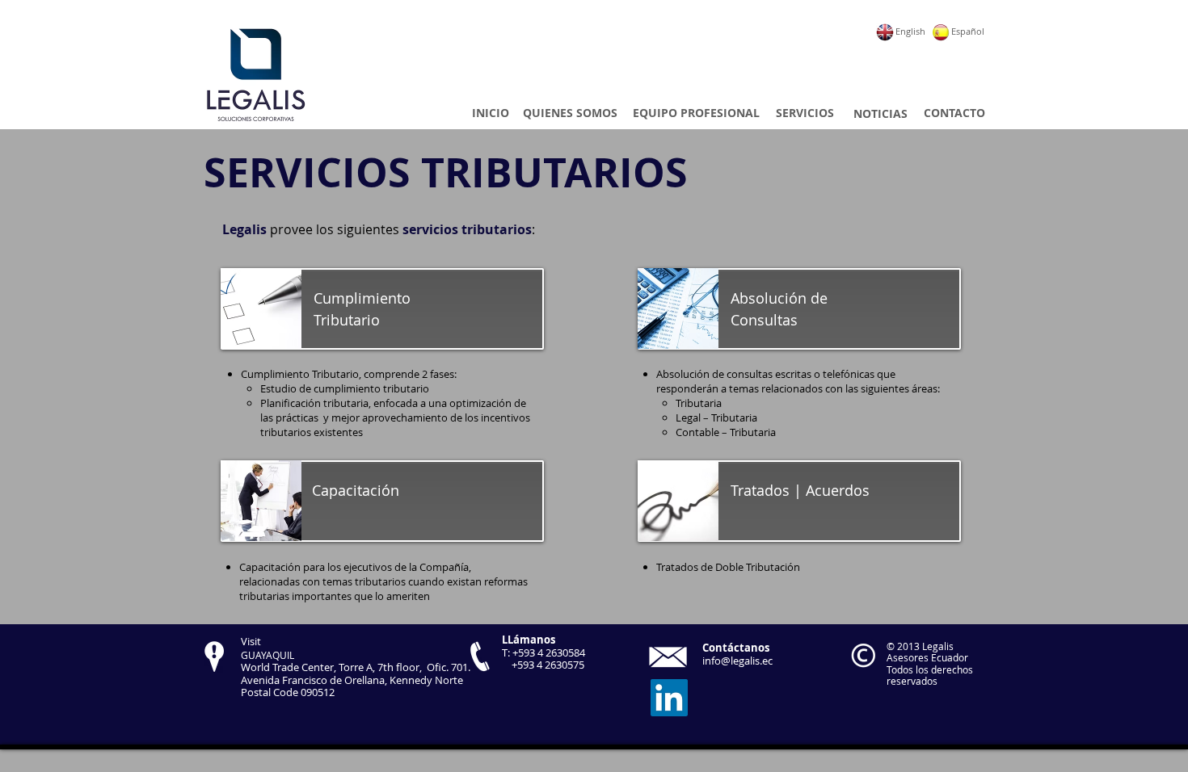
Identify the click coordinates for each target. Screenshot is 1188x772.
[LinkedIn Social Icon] (669, 697)
